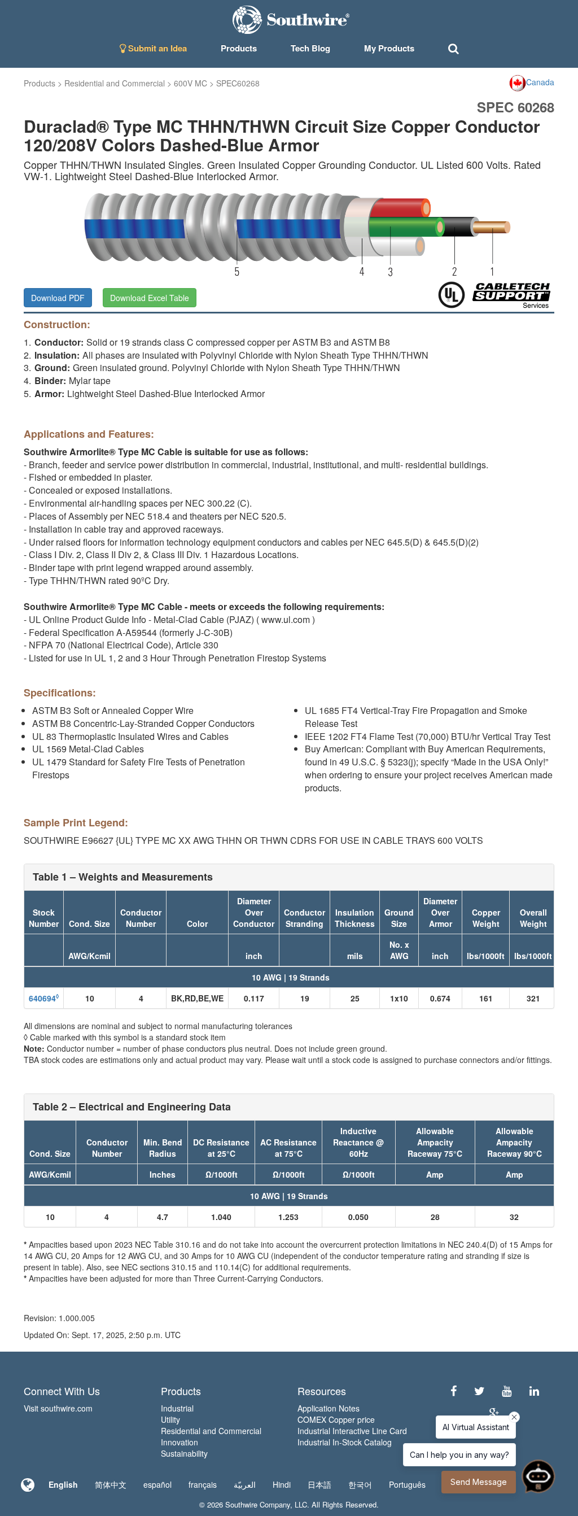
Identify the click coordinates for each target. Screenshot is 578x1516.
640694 (44, 998)
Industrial (177, 1408)
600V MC (190, 83)
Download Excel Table (149, 297)
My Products (389, 48)
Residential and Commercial (114, 83)
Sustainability (184, 1453)
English (63, 1484)
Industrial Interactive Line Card (352, 1430)
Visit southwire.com (58, 1408)
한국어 (360, 1484)
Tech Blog (310, 48)
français (203, 1484)
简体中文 (110, 1484)
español (157, 1484)
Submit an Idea (156, 48)
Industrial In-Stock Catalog (344, 1442)
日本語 (319, 1484)
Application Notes (328, 1408)
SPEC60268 (238, 83)
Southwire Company (257, 1504)
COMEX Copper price (336, 1419)
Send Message (478, 1482)
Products (39, 83)
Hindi (282, 1484)
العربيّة (245, 1484)
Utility (170, 1419)
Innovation (179, 1442)
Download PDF (58, 297)
